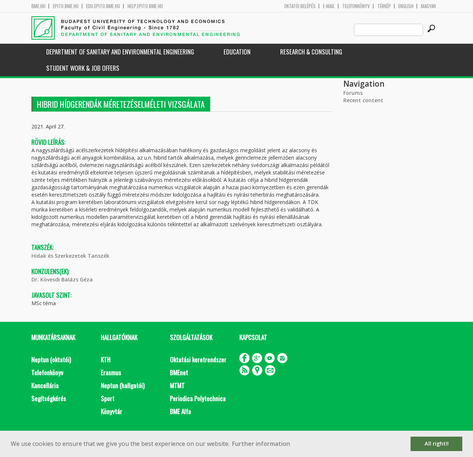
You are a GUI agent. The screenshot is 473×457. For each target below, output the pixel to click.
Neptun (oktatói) (51, 359)
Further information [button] (261, 444)
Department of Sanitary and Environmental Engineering (120, 51)
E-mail (329, 6)
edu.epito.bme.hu (103, 6)
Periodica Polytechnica (198, 398)
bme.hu (38, 6)
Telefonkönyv (356, 6)
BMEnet (179, 372)
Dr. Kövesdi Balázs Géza (62, 279)
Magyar (428, 6)
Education (237, 51)
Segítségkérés (48, 398)
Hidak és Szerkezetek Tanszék (70, 255)
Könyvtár (111, 411)
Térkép (384, 6)
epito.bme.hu (66, 6)
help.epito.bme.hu (145, 6)
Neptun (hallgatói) (122, 385)
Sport (108, 398)
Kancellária (45, 385)
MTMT (177, 385)
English (406, 6)
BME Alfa (180, 411)
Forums (353, 92)
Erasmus (111, 372)
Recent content (363, 100)
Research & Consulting (311, 51)
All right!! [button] (437, 443)
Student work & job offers (82, 68)
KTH (105, 359)
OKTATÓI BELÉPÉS (300, 6)
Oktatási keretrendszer (198, 359)
